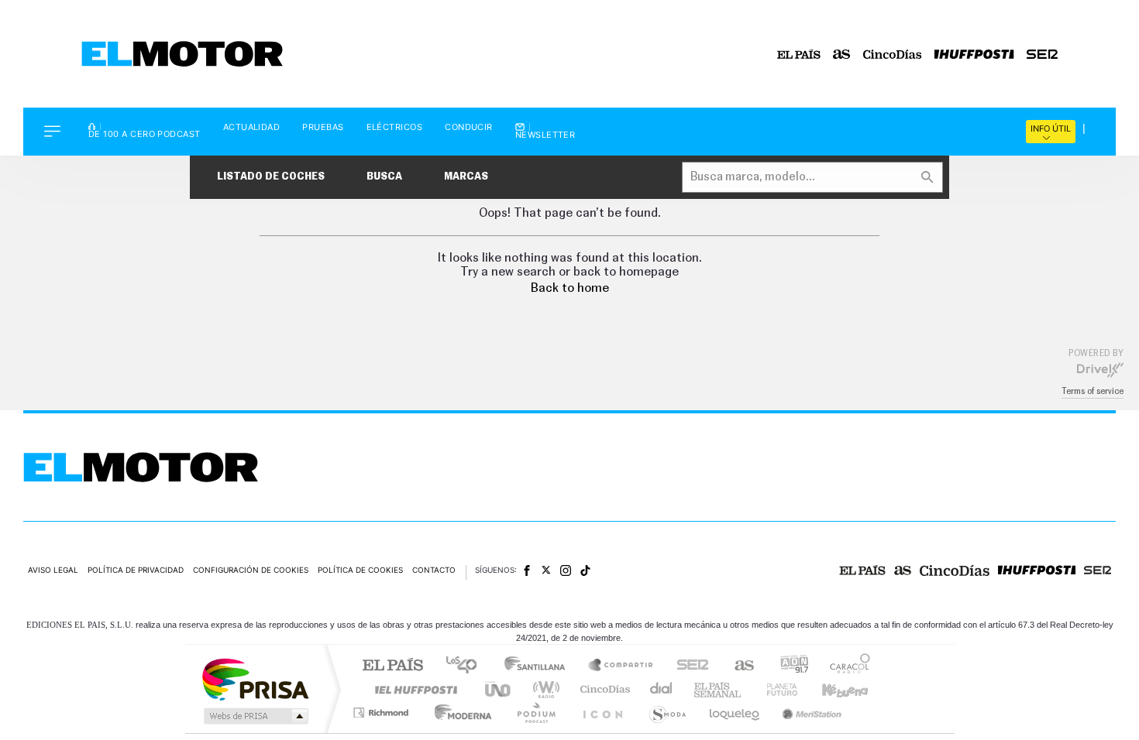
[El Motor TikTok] (585, 570)
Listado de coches (271, 177)
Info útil (1051, 128)
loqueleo (735, 712)
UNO (499, 689)
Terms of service (1093, 391)
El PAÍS (392, 666)
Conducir (469, 127)
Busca (384, 177)
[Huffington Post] (974, 54)
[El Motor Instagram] (565, 570)
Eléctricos (394, 127)
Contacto (434, 569)
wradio (543, 689)
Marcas (466, 177)
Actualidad (251, 127)
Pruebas (322, 127)
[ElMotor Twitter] (546, 570)
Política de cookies (360, 569)
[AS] (842, 54)
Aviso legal (53, 569)
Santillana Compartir (621, 666)
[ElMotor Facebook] (526, 570)
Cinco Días (603, 689)
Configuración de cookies (250, 569)
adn (788, 666)
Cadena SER (688, 666)
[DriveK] (1100, 369)
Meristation (810, 712)
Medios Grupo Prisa (254, 716)
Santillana (539, 666)
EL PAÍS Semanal (719, 689)
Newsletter (545, 134)
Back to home (570, 288)
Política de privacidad (136, 569)
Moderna (459, 712)
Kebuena (831, 689)
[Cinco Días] (892, 54)
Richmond (383, 712)
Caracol (845, 666)
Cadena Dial (661, 689)
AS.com (737, 666)
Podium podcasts (535, 712)
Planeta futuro (775, 689)
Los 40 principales (467, 666)
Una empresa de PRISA (255, 678)
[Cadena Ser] (1042, 54)
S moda (667, 712)
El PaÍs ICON (602, 712)
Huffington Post (413, 689)
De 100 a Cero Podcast (144, 133)
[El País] (799, 54)
